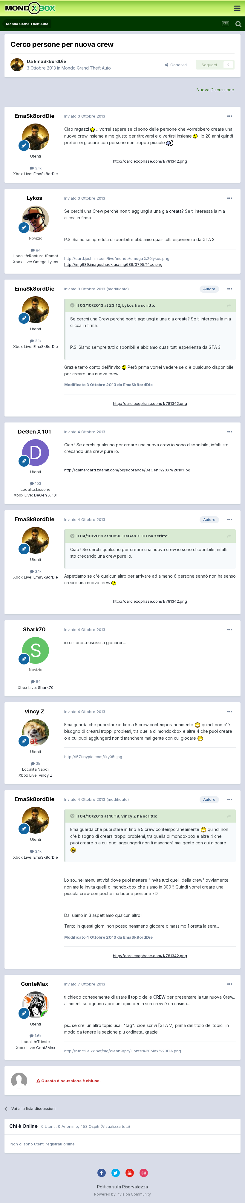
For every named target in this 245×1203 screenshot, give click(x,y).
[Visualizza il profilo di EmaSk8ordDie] (17, 64)
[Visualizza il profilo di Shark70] (35, 650)
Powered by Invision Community (122, 1194)
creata (175, 211)
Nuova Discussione (215, 89)
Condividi (178, 64)
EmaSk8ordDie (50, 61)
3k (37, 763)
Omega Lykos (45, 261)
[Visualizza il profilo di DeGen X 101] (35, 452)
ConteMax (34, 984)
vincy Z (34, 711)
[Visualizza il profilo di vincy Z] (35, 732)
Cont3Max (45, 1047)
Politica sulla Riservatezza (122, 1186)
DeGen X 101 (34, 431)
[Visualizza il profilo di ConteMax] (35, 1004)
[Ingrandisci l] (92, 129)
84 (38, 250)
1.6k (37, 1035)
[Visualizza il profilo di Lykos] (35, 219)
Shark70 (34, 629)
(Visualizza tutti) (115, 1126)
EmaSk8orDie (45, 173)
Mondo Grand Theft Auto (86, 67)
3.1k (38, 168)
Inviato (84, 116)
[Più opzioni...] (230, 116)
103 (37, 483)
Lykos (34, 198)
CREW (159, 997)
